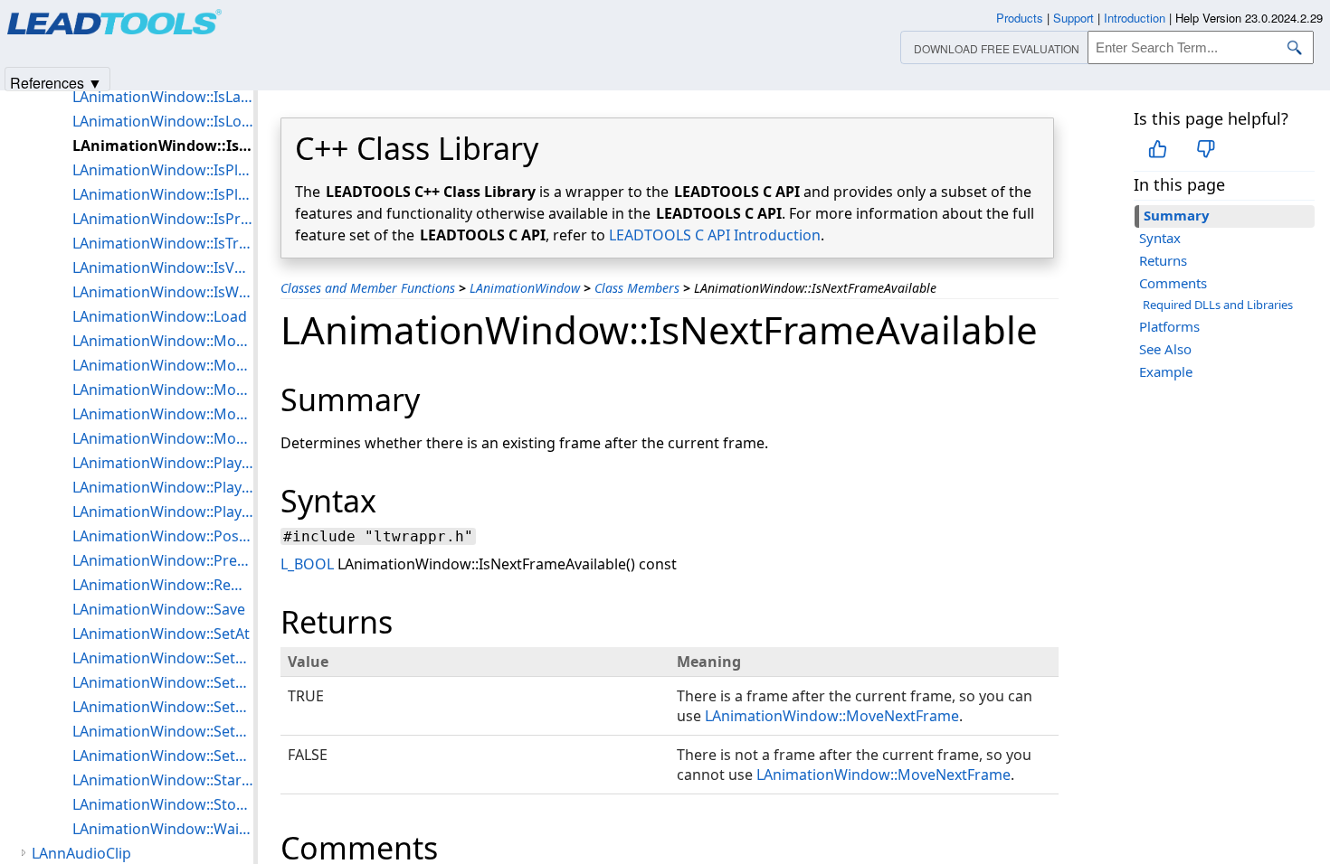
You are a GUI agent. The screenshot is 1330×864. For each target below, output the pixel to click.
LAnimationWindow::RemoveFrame (162, 585)
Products (1019, 17)
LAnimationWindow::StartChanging (162, 780)
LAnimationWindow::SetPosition (162, 755)
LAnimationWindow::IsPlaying (162, 170)
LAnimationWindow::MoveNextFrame (832, 716)
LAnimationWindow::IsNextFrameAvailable (162, 145)
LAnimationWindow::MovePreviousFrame (162, 414)
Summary (1177, 215)
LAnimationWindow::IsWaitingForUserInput (162, 292)
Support (1073, 17)
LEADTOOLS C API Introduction (715, 235)
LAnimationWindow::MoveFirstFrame (162, 341)
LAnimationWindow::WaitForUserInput (162, 829)
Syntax (1160, 238)
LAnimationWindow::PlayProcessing (162, 487)
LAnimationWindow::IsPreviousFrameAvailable (162, 219)
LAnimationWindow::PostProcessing (162, 536)
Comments (1173, 283)
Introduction (1134, 17)
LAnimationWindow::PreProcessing (162, 560)
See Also (1165, 349)
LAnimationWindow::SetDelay (162, 707)
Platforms (1169, 326)
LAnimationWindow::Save (158, 609)
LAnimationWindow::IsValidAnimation (162, 267)
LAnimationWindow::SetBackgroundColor (162, 658)
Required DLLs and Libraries (1218, 304)
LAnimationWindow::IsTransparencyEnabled (162, 243)
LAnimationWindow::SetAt (161, 633)
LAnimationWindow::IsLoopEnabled (162, 121)
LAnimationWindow (525, 287)
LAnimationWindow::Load (159, 316)
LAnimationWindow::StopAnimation (162, 804)
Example (1165, 371)
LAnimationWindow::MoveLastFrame (162, 365)
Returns (1163, 260)
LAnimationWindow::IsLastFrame (162, 97)
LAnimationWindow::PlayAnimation (162, 463)
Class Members (636, 287)
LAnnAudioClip (81, 853)
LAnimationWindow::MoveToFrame (162, 438)
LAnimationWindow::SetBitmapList (162, 682)
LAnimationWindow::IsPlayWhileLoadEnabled (162, 194)
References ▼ (56, 81)
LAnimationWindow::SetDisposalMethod (162, 731)
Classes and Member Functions (367, 287)
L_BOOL (307, 564)
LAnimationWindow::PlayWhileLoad (162, 511)
